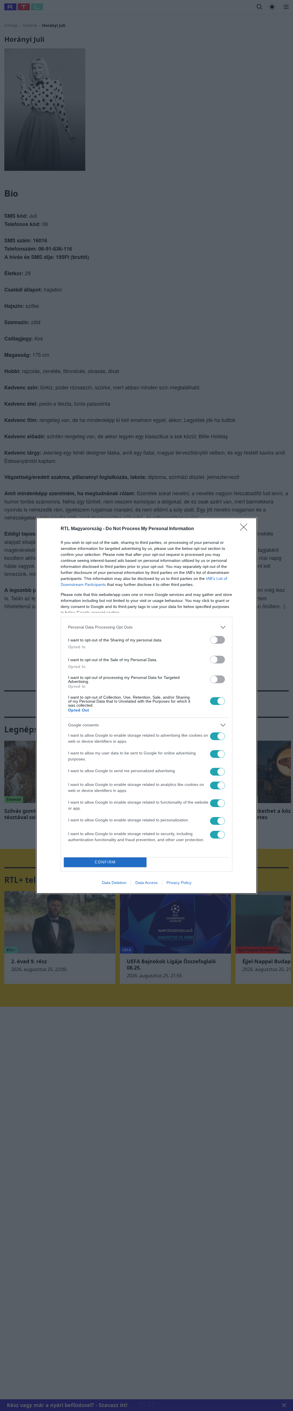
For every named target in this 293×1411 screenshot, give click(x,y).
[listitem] (146, 627)
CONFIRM (105, 862)
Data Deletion (114, 882)
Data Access (146, 882)
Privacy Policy (179, 882)
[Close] (245, 529)
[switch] (217, 640)
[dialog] (146, 705)
